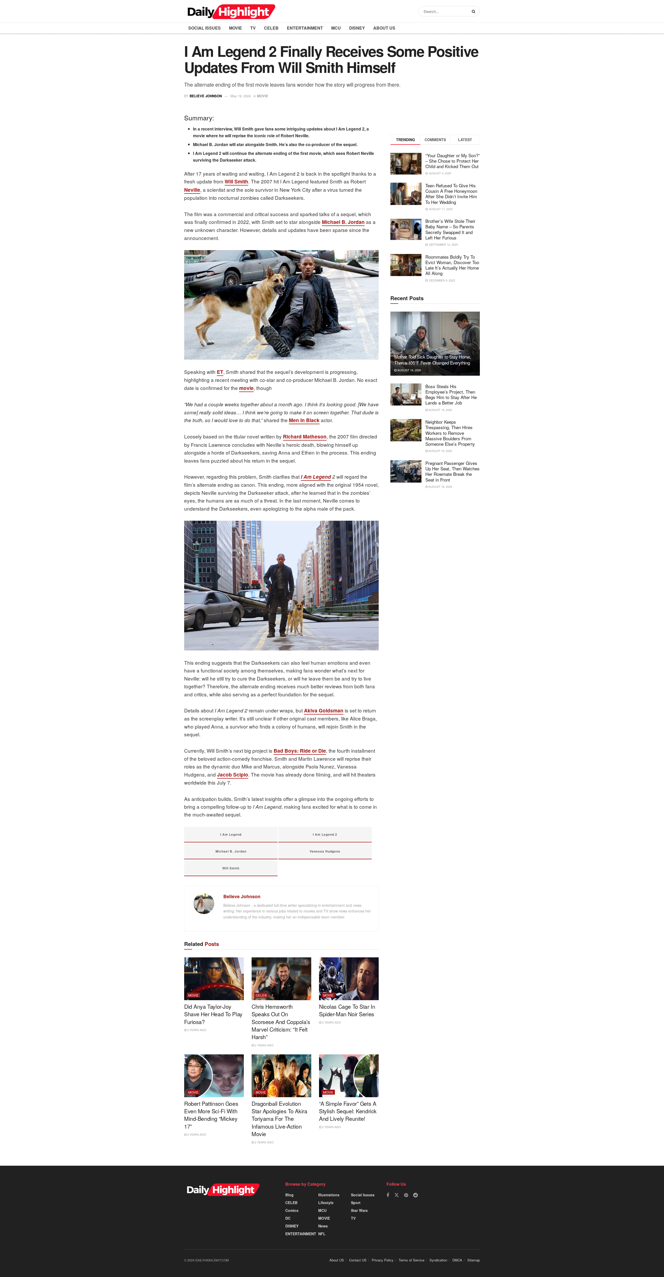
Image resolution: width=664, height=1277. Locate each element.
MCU (336, 28)
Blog (289, 1194)
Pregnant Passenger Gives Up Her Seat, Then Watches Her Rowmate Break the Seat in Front (452, 471)
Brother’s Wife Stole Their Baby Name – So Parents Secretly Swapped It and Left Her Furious (450, 229)
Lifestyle (326, 1202)
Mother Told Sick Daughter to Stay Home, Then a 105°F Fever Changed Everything (432, 359)
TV (253, 28)
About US (384, 28)
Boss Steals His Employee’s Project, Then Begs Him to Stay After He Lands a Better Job (451, 394)
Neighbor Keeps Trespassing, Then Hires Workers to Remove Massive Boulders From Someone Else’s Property (450, 432)
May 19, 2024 (240, 95)
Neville (192, 189)
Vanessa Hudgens (325, 851)
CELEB (271, 28)
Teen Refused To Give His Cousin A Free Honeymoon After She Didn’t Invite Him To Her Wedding (451, 193)
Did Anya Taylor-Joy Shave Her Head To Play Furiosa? (213, 1014)
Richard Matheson (305, 436)
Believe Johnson (206, 95)
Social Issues (204, 28)
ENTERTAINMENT (305, 28)
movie (246, 388)
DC (287, 1218)
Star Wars (359, 1210)
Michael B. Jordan (343, 221)
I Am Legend (316, 476)
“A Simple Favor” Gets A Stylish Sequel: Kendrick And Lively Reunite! (348, 1111)
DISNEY (357, 28)
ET (220, 371)
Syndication (438, 1260)
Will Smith (236, 181)
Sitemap (473, 1260)
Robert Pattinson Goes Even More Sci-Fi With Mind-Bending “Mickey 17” (211, 1115)
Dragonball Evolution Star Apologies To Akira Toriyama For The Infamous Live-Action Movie (279, 1119)
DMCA (457, 1260)
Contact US (357, 1260)
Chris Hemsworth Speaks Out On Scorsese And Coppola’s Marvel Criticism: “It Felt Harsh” (281, 1022)
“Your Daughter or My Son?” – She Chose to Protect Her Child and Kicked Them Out (452, 161)
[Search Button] (474, 11)
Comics (292, 1210)
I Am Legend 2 (325, 834)
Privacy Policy (382, 1260)
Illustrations (329, 1194)
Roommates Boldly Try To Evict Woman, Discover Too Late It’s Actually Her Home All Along (452, 265)
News (323, 1225)
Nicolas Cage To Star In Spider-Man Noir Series (347, 1010)
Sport (356, 1202)
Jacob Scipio (232, 774)
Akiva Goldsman (323, 710)
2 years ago (196, 1030)
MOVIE (235, 28)
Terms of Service (411, 1260)
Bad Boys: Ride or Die (300, 750)
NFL (322, 1233)
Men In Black (304, 420)
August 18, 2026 (409, 370)
